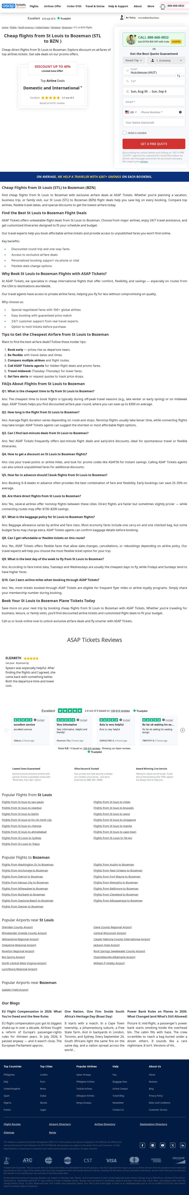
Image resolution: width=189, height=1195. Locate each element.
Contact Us (118, 1109)
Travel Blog (118, 1095)
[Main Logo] (14, 6)
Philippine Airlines (85, 1081)
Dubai (43, 1095)
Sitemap (9, 1132)
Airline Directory (104, 1124)
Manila (43, 1102)
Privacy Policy (156, 1095)
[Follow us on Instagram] (152, 1145)
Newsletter (118, 1102)
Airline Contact (120, 1088)
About (152, 1074)
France (7, 1109)
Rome (43, 1088)
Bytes (52, 1132)
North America (26, 27)
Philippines (9, 1074)
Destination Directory (153, 1124)
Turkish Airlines (84, 1088)
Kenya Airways (83, 1102)
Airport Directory (60, 1124)
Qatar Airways (83, 1074)
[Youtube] (162, 1145)
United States (42, 27)
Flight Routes (12, 1124)
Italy (6, 1081)
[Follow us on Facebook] (142, 1145)
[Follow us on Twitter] (172, 1145)
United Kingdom (12, 1088)
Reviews (153, 1081)
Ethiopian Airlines (85, 1095)
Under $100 (74, 6)
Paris (42, 1081)
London (44, 1074)
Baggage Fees (120, 1081)
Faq (114, 1074)
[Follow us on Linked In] (182, 1145)
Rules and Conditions (159, 1102)
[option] (33, 670)
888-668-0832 (176, 5)
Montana (55, 27)
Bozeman (67, 27)
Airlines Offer (52, 6)
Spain (6, 1095)
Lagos (43, 1109)
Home (5, 27)
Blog (151, 1088)
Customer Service (158, 1109)
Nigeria (7, 1102)
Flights (13, 27)
